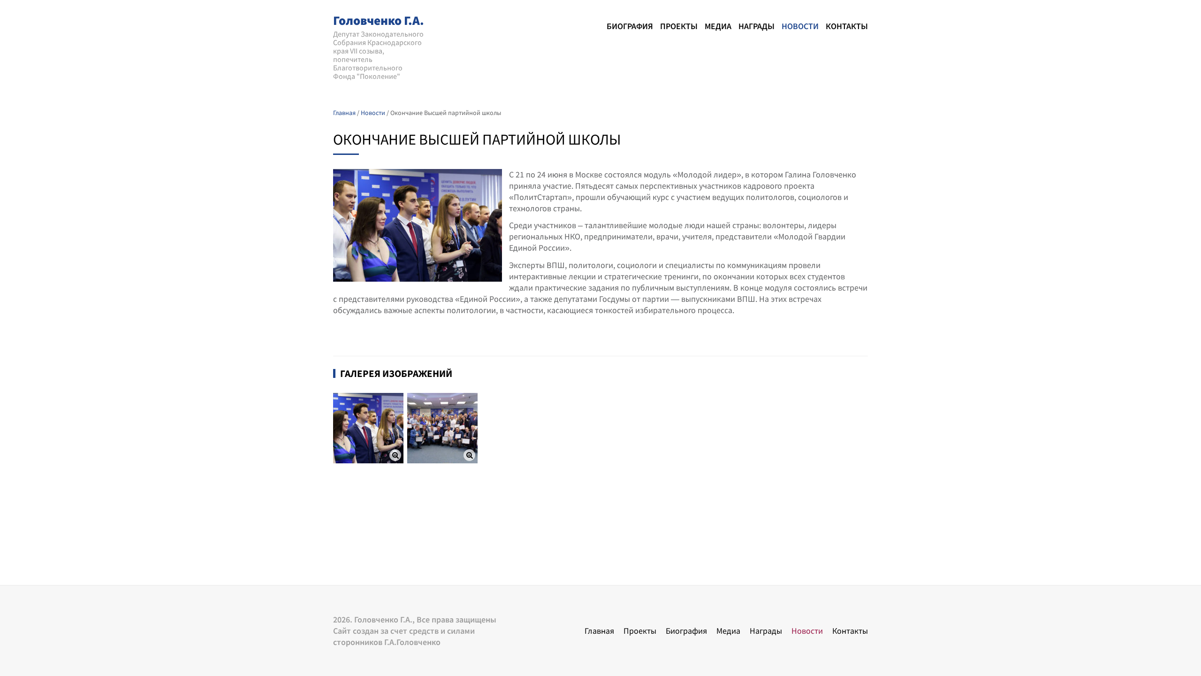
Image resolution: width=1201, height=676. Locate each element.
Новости (800, 26)
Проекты (679, 26)
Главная (599, 630)
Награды (756, 26)
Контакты (847, 26)
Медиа (718, 26)
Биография (630, 26)
